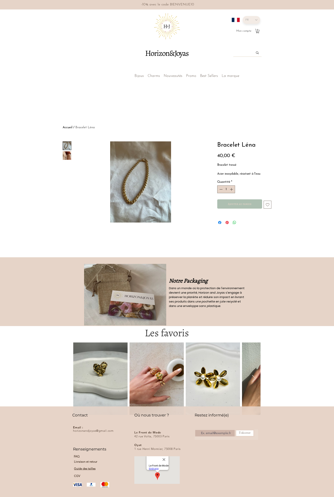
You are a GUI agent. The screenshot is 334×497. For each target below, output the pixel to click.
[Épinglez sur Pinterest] (227, 222)
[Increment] (231, 189)
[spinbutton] (226, 189)
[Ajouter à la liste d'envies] (268, 205)
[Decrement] (220, 189)
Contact (80, 415)
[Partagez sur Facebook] (219, 222)
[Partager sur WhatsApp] (234, 222)
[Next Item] (254, 378)
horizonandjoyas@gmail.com (93, 430)
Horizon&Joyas (166, 53)
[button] (257, 31)
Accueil (67, 127)
